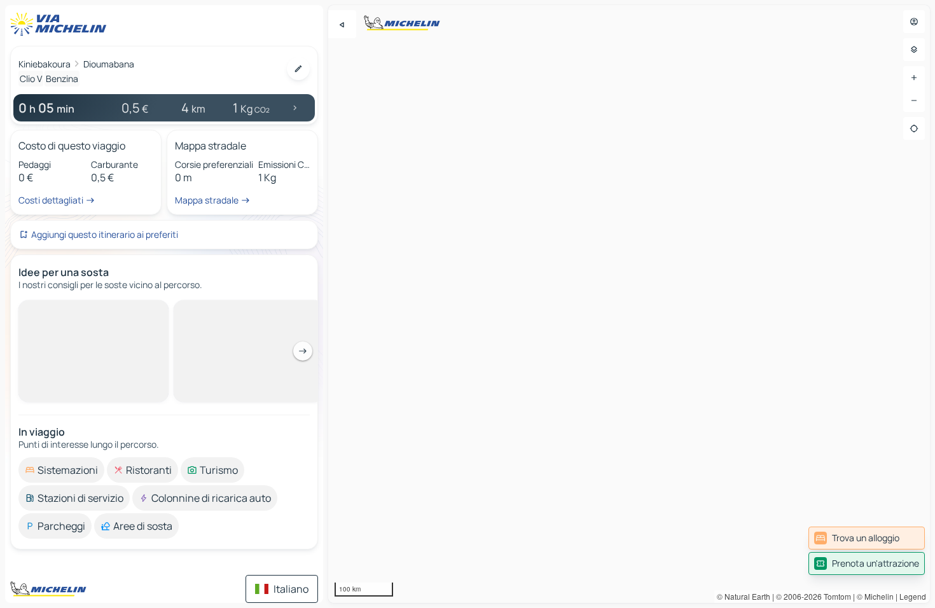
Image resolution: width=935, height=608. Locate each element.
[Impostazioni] (914, 49)
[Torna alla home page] (61, 24)
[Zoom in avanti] (914, 77)
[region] (629, 304)
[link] (866, 538)
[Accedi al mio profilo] (914, 21)
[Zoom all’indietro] (914, 100)
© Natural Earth (743, 596)
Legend (912, 596)
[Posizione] (914, 128)
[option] (61, 310)
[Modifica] (298, 68)
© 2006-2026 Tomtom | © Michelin (835, 596)
